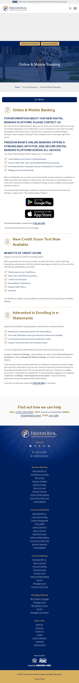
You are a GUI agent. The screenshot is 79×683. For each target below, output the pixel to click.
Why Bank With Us (39, 471)
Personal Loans (39, 573)
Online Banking (51, 44)
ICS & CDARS (39, 524)
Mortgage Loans (39, 583)
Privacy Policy (39, 679)
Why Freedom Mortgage (39, 599)
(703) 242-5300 (24, 412)
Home (17, 87)
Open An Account (29, 44)
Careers (39, 635)
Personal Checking (40, 566)
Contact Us (39, 631)
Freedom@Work (39, 502)
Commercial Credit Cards (39, 498)
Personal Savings (39, 570)
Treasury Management (39, 520)
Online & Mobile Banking (39, 495)
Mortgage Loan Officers (39, 612)
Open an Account (39, 488)
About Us (39, 624)
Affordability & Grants (39, 606)
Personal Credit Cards (39, 587)
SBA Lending (39, 478)
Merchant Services (39, 491)
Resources (39, 628)
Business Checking (40, 481)
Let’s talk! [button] (53, 415)
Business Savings (39, 485)
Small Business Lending (40, 474)
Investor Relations (40, 638)
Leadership (39, 641)
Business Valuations (39, 544)
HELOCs (39, 580)
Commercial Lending (39, 517)
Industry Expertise (39, 527)
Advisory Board (39, 645)
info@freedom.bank (31, 415)
